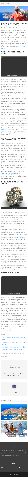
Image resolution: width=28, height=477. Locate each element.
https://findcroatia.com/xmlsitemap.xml (10, 467)
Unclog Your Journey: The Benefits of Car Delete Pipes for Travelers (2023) (13, 373)
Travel (10, 27)
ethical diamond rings (19, 353)
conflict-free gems (20, 237)
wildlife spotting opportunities (8, 173)
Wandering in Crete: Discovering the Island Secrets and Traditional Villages (15, 365)
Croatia (3, 353)
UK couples (4, 356)
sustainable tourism (15, 354)
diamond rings (9, 353)
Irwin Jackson (4, 27)
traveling (23, 354)
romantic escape (5, 354)
